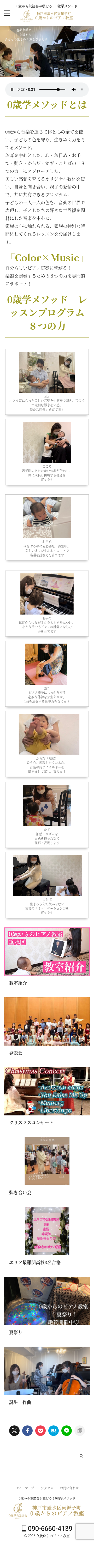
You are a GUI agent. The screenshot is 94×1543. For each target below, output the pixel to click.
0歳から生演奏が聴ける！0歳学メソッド (47, 1498)
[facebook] (27, 1430)
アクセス (47, 1488)
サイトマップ (25, 1488)
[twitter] (14, 1430)
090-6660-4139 (49, 1529)
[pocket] (40, 1430)
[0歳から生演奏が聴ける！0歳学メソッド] (47, 18)
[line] (66, 1430)
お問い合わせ (69, 1488)
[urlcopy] (79, 1430)
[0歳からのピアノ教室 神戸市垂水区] (53, 1430)
